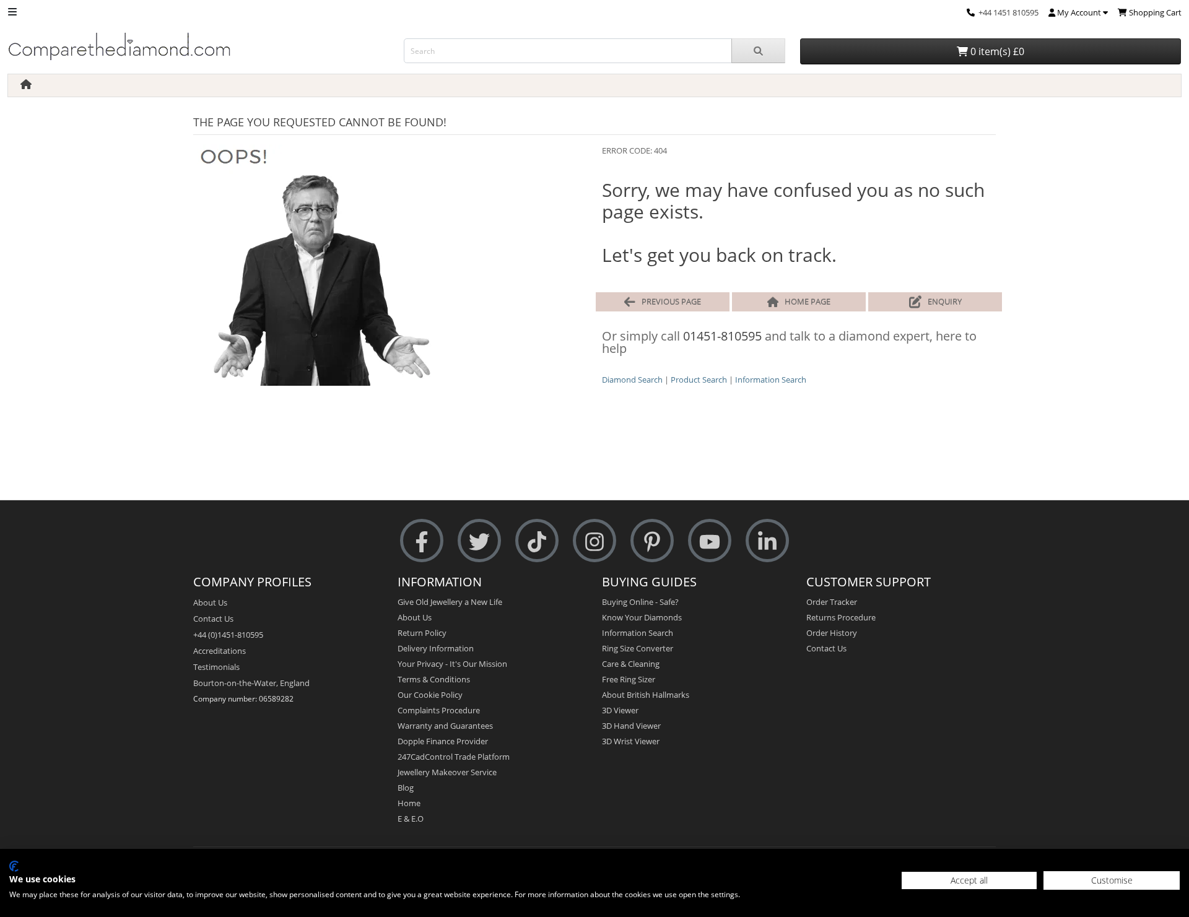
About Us (210, 602)
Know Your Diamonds (642, 617)
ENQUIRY (945, 301)
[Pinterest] (652, 541)
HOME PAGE (807, 301)
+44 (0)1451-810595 (228, 634)
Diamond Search (632, 379)
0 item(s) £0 (996, 51)
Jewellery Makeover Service (447, 772)
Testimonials (216, 666)
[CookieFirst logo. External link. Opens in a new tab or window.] (14, 866)
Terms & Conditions (434, 679)
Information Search (770, 379)
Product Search (699, 379)
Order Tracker (831, 601)
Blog (406, 787)
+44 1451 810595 (1008, 12)
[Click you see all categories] (12, 11)
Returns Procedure (841, 617)
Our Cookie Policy (430, 694)
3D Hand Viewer (631, 725)
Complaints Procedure (439, 710)
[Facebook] (421, 541)
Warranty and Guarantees (445, 725)
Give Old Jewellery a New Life (450, 601)
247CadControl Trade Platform (454, 756)
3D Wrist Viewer (631, 741)
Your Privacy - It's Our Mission (452, 663)
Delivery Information (436, 648)
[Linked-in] (767, 541)
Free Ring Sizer (628, 679)
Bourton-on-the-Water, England (251, 683)
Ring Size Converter (637, 648)
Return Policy (422, 632)
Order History (831, 632)
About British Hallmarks (645, 694)
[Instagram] (594, 541)
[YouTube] (709, 541)
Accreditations (219, 650)
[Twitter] (479, 541)
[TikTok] (536, 541)
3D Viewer (620, 710)
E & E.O (411, 818)
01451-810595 (722, 336)
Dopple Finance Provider (443, 741)
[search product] (758, 50)
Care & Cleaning (631, 663)
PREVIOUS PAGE (671, 301)
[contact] (971, 12)
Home (409, 803)
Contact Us (213, 618)
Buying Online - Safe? (640, 601)
